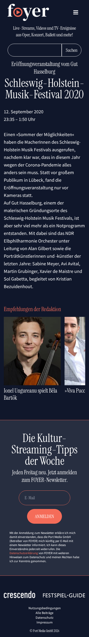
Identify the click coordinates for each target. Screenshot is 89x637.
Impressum (45, 622)
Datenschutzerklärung (23, 553)
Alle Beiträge (44, 613)
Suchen (71, 50)
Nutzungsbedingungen (44, 608)
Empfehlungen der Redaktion (32, 309)
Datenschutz (44, 617)
